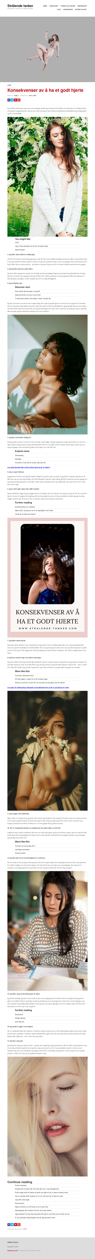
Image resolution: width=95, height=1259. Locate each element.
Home (45, 6)
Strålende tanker (20, 5)
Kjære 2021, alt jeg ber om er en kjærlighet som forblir (34, 510)
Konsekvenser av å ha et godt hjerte (45, 90)
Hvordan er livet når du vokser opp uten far (30, 463)
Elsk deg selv (19, 1022)
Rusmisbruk (19, 1014)
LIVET (59, 9)
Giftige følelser (20, 1018)
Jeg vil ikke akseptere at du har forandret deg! (31, 246)
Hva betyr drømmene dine (24, 675)
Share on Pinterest (15, 100)
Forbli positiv (19, 1203)
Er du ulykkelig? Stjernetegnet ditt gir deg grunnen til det (35, 1218)
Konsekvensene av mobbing (25, 507)
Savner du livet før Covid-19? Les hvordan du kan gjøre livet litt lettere (40, 683)
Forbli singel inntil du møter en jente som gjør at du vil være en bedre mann (41, 1192)
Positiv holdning (20, 1185)
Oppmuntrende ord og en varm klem (28, 295)
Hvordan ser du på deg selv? (25, 846)
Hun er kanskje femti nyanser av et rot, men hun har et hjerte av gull (39, 1196)
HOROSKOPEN (68, 9)
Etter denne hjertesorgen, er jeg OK (27, 291)
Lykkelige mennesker (22, 849)
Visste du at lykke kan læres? (25, 514)
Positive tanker (20, 853)
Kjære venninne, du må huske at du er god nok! (31, 1207)
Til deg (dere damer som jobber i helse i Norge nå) (33, 298)
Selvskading (19, 455)
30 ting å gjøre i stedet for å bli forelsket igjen (31, 679)
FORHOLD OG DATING (68, 6)
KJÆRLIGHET (53, 6)
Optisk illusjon (20, 250)
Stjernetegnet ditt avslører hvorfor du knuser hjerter (33, 1210)
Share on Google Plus (19, 100)
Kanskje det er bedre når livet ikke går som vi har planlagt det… (37, 1189)
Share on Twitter (12, 100)
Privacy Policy (12, 1242)
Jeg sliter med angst (22, 1200)
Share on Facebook (8, 100)
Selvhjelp (18, 459)
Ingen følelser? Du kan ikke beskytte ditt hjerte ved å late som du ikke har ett (42, 1214)
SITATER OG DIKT (81, 9)
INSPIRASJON (82, 6)
